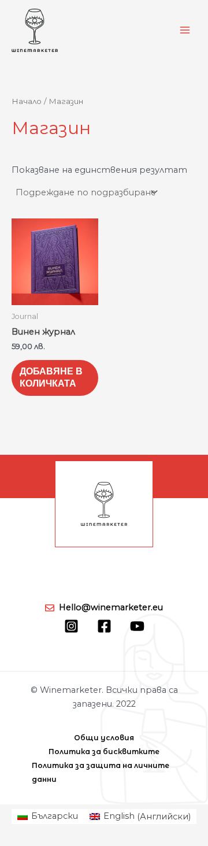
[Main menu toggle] (184, 30)
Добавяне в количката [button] (51, 377)
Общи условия (104, 737)
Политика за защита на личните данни (100, 772)
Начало (27, 101)
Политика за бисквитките (104, 751)
